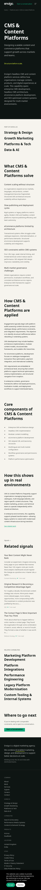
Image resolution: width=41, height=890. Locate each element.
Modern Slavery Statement (14, 863)
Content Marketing (10, 578)
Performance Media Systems (14, 822)
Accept (10, 885)
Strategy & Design (18, 132)
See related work (10, 526)
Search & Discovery (11, 820)
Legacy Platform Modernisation (17, 687)
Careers (7, 792)
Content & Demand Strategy (14, 825)
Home (6, 10)
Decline (20, 885)
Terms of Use (9, 861)
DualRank (7, 836)
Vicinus (6, 833)
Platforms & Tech (17, 144)
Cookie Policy (9, 858)
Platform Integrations (14, 667)
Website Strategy (9, 636)
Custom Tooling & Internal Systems (18, 697)
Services (7, 787)
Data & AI (11, 150)
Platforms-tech (14, 10)
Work (6, 784)
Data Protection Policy (12, 869)
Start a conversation (24, 4)
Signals (7, 790)
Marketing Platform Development (20, 657)
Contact (7, 795)
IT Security (8, 866)
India (6, 847)
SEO (5, 607)
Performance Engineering (14, 677)
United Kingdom (10, 844)
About (6, 782)
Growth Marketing (18, 138)
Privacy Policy (9, 855)
